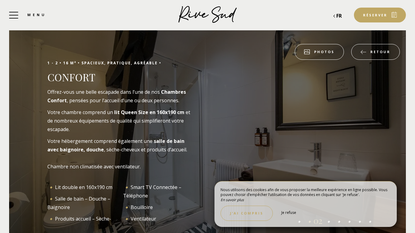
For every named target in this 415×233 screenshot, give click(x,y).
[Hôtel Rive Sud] (207, 15)
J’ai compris (246, 213)
